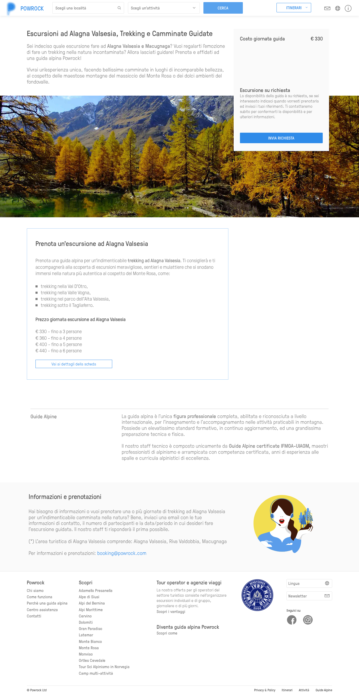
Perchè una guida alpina (47, 603)
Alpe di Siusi (89, 596)
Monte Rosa (89, 647)
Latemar (86, 634)
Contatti (34, 615)
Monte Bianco (90, 641)
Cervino (85, 615)
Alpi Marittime (91, 609)
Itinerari (287, 690)
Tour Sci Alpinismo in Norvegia (104, 666)
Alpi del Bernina (92, 603)
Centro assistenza (42, 609)
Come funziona (39, 596)
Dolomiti (86, 622)
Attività (304, 690)
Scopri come (167, 633)
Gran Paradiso (90, 628)
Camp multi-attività (96, 673)
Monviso (86, 654)
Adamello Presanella (95, 590)
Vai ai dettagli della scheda (74, 364)
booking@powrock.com (121, 552)
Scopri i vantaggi (171, 611)
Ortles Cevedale (92, 660)
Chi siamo (35, 590)
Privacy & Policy (264, 690)
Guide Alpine (324, 690)
